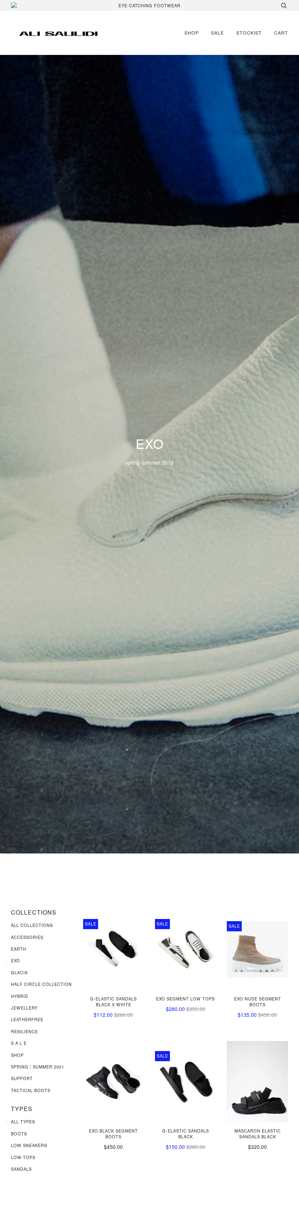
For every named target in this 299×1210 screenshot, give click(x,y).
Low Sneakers (29, 1145)
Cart (281, 32)
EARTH (18, 949)
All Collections (32, 925)
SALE (217, 32)
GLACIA (19, 972)
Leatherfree (27, 1019)
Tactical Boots (30, 1090)
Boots (19, 1134)
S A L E (19, 1043)
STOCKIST (249, 32)
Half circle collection (41, 984)
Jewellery (24, 1008)
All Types (23, 1122)
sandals (21, 1169)
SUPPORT (22, 1078)
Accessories (27, 937)
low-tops (23, 1157)
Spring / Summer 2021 (37, 1067)
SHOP (192, 32)
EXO (15, 960)
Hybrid (19, 996)
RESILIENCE (24, 1031)
